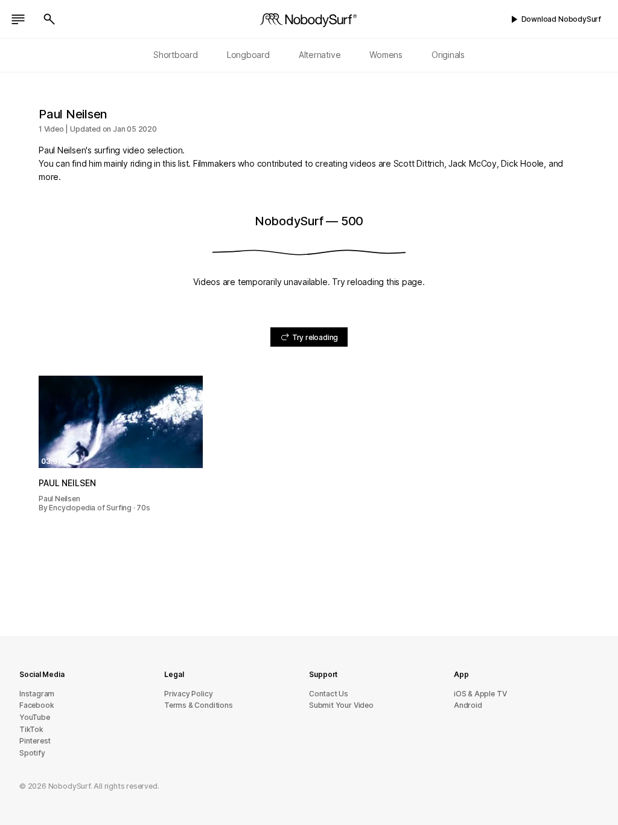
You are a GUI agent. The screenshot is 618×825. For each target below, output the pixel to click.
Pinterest (35, 740)
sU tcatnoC (328, 693)
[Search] (49, 19)
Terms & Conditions (198, 705)
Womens (386, 55)
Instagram (36, 693)
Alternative (320, 55)
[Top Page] (309, 19)
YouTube (34, 717)
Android (468, 705)
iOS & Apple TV (480, 693)
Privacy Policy (188, 693)
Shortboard (175, 55)
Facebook (36, 705)
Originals (448, 55)
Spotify (32, 752)
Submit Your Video (341, 705)
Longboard (248, 55)
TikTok (31, 729)
